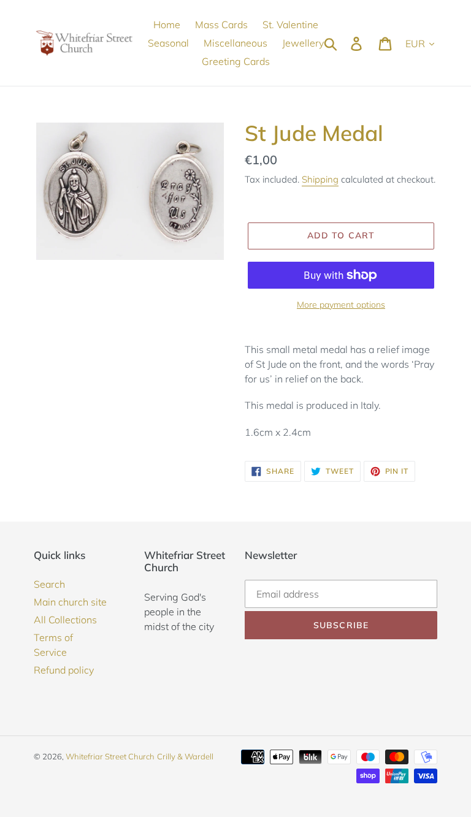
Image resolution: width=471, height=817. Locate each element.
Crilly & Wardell (185, 756)
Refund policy (64, 670)
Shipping (320, 179)
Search (49, 584)
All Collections (65, 620)
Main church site (70, 602)
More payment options (341, 304)
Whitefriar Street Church (110, 756)
